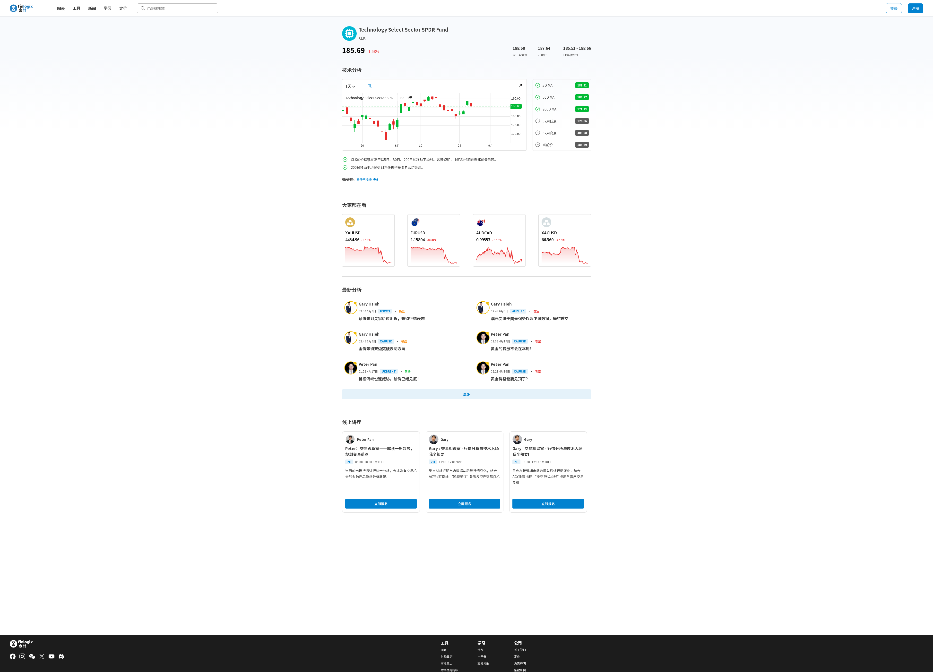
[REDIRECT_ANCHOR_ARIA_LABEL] (368, 254)
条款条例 (520, 670)
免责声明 (520, 663)
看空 (536, 311)
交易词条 (483, 663)
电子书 (481, 656)
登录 (894, 8)
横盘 (402, 311)
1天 (348, 86)
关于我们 (520, 650)
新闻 (92, 8)
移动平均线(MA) (367, 179)
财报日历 (446, 663)
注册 (915, 8)
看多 (408, 371)
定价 (123, 8)
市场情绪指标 (449, 670)
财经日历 (446, 656)
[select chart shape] (370, 86)
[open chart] (520, 86)
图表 (61, 8)
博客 (480, 650)
